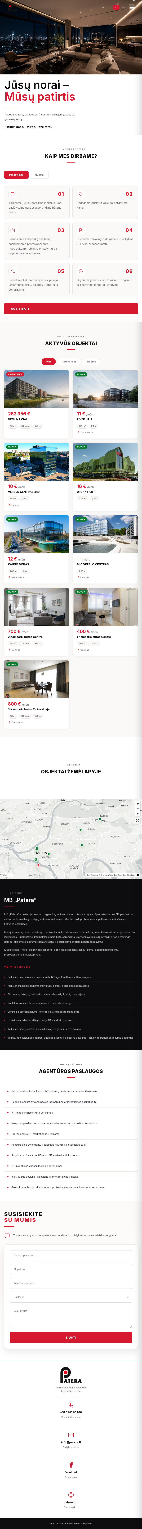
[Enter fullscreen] (137, 820)
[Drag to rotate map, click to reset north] (137, 813)
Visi (48, 361)
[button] (38, 865)
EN (123, 7)
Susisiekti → (22, 308)
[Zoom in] (137, 803)
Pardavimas (16, 174)
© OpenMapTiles (106, 875)
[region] (71, 839)
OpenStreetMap (128, 875)
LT (116, 7)
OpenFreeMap (92, 875)
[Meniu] (132, 7)
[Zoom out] (137, 808)
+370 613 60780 (71, 1412)
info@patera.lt (71, 1442)
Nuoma (39, 174)
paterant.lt (71, 1502)
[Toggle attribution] (138, 875)
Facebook (71, 1472)
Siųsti (71, 1337)
